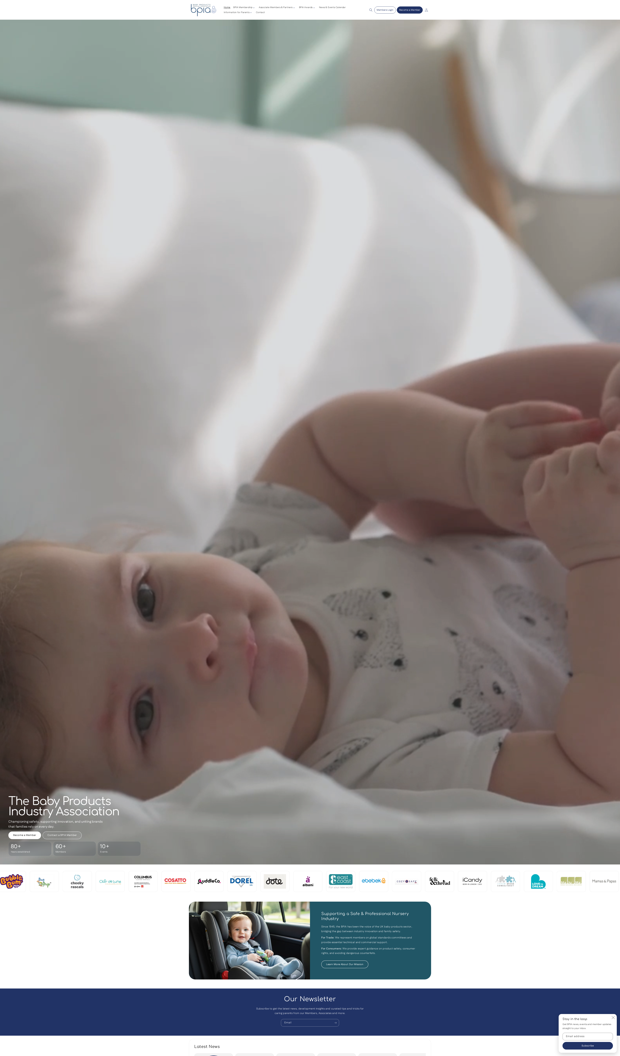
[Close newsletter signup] (613, 1017)
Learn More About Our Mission (344, 964)
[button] (244, 7)
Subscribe (588, 1045)
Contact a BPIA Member (62, 835)
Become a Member (409, 10)
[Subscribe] (335, 1023)
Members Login (385, 10)
